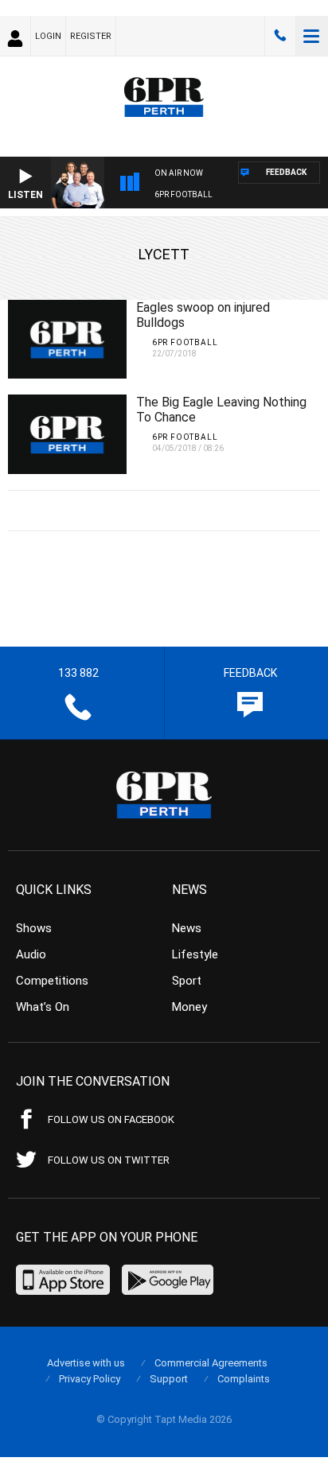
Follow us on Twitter (109, 1160)
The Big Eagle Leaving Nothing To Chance (221, 409)
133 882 (280, 36)
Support (169, 1379)
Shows (34, 928)
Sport (186, 981)
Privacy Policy (89, 1379)
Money (189, 1007)
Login (48, 36)
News (186, 928)
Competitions (52, 981)
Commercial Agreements (210, 1363)
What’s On (42, 1007)
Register (90, 36)
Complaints (243, 1379)
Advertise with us (86, 1363)
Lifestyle (195, 954)
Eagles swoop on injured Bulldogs (203, 315)
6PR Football (183, 194)
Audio (31, 954)
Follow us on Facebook (111, 1119)
